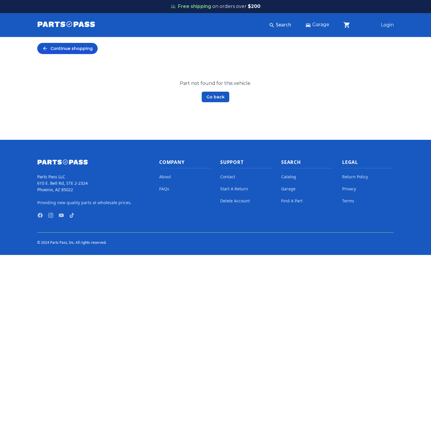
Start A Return (234, 189)
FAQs (164, 189)
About (165, 176)
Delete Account (235, 201)
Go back (215, 97)
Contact (227, 176)
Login (387, 25)
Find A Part (292, 201)
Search (283, 24)
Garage (320, 24)
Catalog (288, 176)
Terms (348, 201)
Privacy (349, 189)
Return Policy (355, 176)
